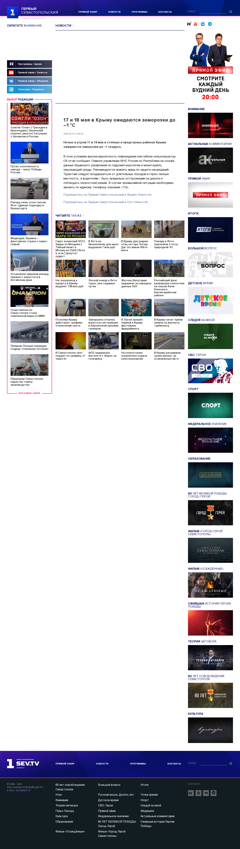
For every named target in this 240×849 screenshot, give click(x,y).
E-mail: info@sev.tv (18, 791)
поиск (191, 12)
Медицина (147, 811)
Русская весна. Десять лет (116, 795)
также (69, 215)
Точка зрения (149, 795)
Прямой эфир (87, 11)
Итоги (144, 785)
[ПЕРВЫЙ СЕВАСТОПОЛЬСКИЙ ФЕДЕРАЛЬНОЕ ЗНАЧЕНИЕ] (12, 12)
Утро (59, 795)
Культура (62, 816)
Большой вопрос (109, 785)
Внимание (62, 800)
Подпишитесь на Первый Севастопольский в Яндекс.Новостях (107, 195)
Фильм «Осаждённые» (70, 832)
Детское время (108, 800)
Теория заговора (67, 805)
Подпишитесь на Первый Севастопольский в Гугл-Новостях (105, 202)
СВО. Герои (105, 805)
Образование (64, 822)
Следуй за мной (151, 805)
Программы (139, 11)
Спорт (145, 800)
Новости (114, 11)
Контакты (165, 11)
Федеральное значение (113, 816)
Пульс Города (65, 811)
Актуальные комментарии (157, 816)
